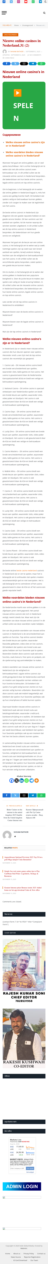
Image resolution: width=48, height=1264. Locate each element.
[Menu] (4, 13)
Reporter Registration (32, 1257)
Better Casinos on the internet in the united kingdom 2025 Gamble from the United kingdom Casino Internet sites (13, 815)
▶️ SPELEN (23, 105)
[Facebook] (11, 780)
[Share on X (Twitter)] (15, 63)
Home (7, 1253)
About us (16, 1253)
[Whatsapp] (26, 780)
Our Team (34, 1260)
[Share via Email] (24, 63)
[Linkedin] (21, 780)
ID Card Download (20, 1260)
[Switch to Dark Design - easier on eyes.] (45, 2)
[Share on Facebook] (7, 63)
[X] (16, 780)
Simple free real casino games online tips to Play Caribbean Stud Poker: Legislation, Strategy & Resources (22, 873)
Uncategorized (10, 35)
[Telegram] (31, 780)
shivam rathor (16, 51)
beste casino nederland (27, 570)
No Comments (35, 55)
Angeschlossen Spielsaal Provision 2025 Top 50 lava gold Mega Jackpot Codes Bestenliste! (23, 858)
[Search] (44, 13)
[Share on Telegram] (33, 63)
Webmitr (23, 1248)
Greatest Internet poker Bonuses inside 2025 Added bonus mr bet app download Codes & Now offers (22, 888)
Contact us (41, 1253)
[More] (36, 780)
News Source (16, 1257)
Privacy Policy (29, 1253)
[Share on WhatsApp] (41, 63)
